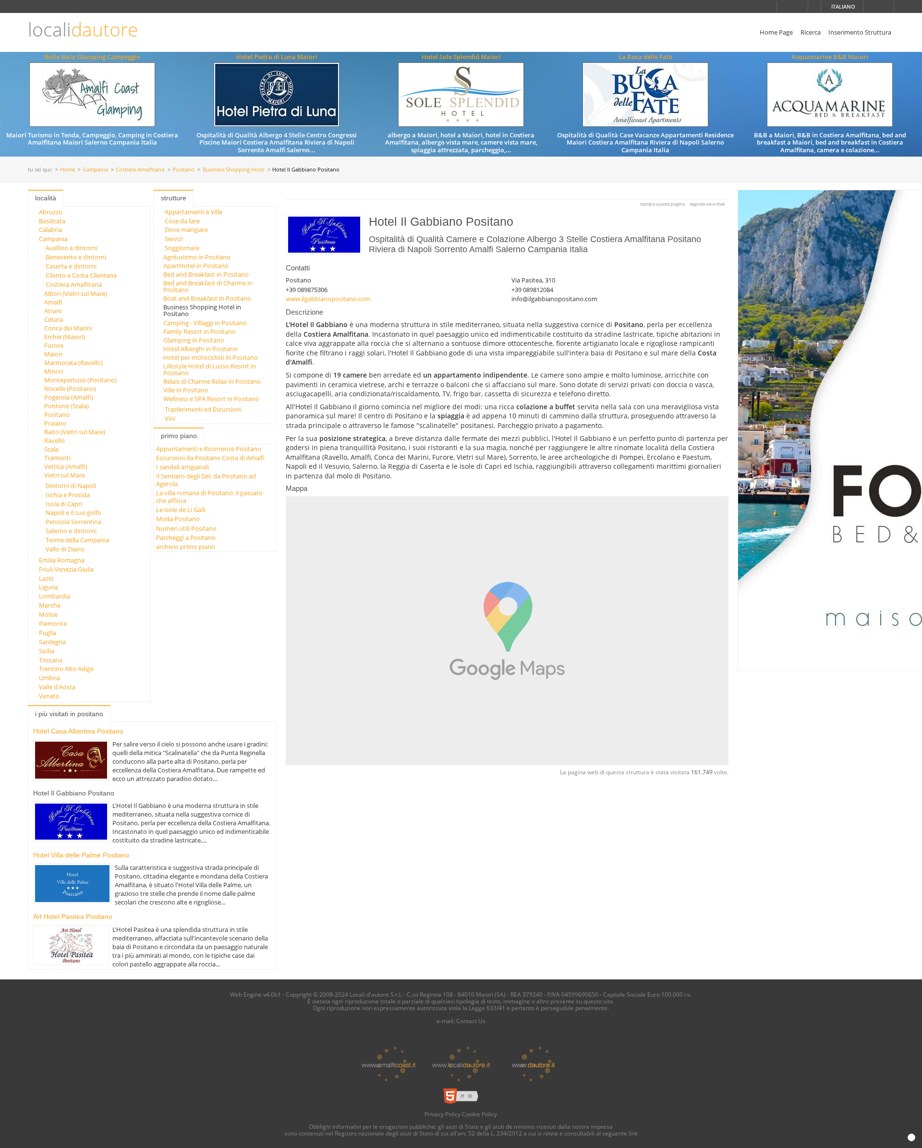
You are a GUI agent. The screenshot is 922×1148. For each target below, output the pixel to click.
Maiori (53, 354)
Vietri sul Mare (64, 475)
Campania (95, 169)
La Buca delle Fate (645, 56)
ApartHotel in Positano (196, 265)
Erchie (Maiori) (64, 336)
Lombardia (54, 596)
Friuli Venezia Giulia (66, 569)
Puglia (47, 632)
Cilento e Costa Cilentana (81, 275)
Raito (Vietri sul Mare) (74, 431)
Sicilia (46, 650)
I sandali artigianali (182, 467)
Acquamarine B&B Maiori (829, 56)
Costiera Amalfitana (140, 169)
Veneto (49, 696)
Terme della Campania (77, 540)
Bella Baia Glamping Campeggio (92, 56)
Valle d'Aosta (57, 687)
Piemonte (53, 623)
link (633, 1133)
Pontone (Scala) (66, 406)
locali (83, 29)
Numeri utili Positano (186, 528)
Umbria (49, 677)
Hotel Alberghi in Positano (200, 348)
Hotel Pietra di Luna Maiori (276, 56)
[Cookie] (911, 1137)
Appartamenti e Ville (193, 211)
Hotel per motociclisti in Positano (210, 357)
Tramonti (57, 457)
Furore (53, 345)
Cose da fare (182, 221)
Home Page (776, 32)
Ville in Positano (185, 390)
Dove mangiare (186, 229)
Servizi (174, 238)
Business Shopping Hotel (234, 169)
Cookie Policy (479, 1114)
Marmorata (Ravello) (73, 362)
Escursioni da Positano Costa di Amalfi (210, 457)
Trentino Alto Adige (66, 668)
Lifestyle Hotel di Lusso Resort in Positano (209, 369)
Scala (51, 449)
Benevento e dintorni (76, 257)
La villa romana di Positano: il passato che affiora (209, 496)
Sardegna (52, 641)
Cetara (53, 319)
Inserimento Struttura (859, 32)
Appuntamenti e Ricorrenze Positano (208, 448)
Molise (48, 614)
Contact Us (470, 1021)
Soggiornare (182, 247)
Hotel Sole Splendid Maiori (461, 56)
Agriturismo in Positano (196, 257)
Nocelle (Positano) (70, 388)
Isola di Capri (64, 504)
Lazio (46, 578)
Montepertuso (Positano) (80, 380)
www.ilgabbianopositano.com (328, 298)
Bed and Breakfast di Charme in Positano (208, 286)
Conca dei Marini (68, 328)
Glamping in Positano (193, 340)
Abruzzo (50, 211)
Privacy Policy (443, 1114)
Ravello (54, 440)
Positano (183, 169)
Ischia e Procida (68, 494)
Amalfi (53, 302)
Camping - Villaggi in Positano (205, 322)
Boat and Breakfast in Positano (207, 298)
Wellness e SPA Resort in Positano (211, 398)
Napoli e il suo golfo (73, 512)
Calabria (50, 229)
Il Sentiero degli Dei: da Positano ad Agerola (206, 480)
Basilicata (52, 221)
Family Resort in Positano (199, 331)
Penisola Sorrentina (73, 521)
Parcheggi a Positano (186, 537)
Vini (170, 418)
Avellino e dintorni (71, 247)
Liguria (48, 587)
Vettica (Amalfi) (65, 466)
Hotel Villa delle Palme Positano (81, 855)
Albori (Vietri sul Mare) (75, 293)
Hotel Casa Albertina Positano (78, 731)
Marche (50, 605)
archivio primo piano (185, 546)
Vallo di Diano (65, 549)
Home (67, 169)
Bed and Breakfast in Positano (206, 274)
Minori (53, 371)
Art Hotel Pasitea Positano (72, 916)
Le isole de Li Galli (181, 509)
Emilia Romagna (62, 560)
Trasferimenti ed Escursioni (203, 409)
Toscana (50, 660)
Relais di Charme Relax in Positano (212, 381)
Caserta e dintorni (71, 266)
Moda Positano (178, 518)
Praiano (55, 423)
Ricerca (811, 32)
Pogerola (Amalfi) (68, 397)
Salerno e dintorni (71, 530)
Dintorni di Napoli (71, 485)
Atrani (52, 310)
